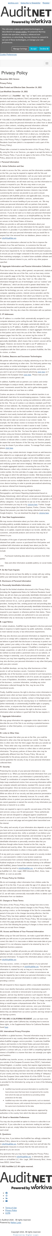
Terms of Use (11, 1207)
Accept (34, 48)
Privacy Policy (11, 1210)
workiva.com (13, 2)
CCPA (7, 1213)
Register (46, 2)
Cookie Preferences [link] (8, 54)
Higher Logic (16, 1222)
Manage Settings (20, 48)
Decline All (44, 48)
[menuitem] (14, 2)
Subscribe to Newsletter (31, 2)
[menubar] (29, 2)
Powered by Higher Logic (26, 1235)
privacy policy (21, 32)
